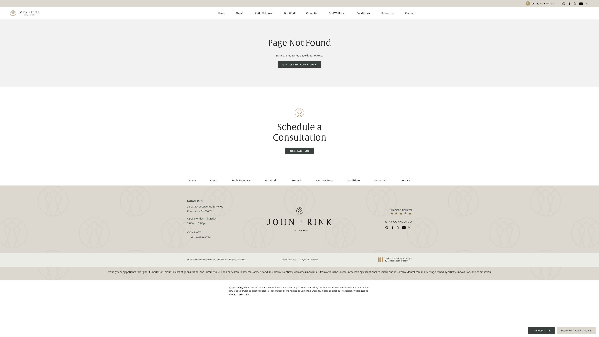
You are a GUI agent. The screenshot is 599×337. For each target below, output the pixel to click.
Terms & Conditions (288, 260)
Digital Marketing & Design (398, 259)
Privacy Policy (304, 260)
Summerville (212, 272)
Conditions (363, 13)
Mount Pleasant (174, 272)
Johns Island (191, 272)
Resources (387, 13)
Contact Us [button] (541, 330)
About (239, 13)
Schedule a (299, 132)
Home (221, 13)
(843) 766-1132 (239, 294)
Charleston (157, 272)
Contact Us (299, 151)
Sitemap (314, 260)
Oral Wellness (337, 13)
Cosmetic (311, 13)
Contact (410, 13)
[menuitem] (564, 4)
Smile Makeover (264, 13)
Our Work (290, 13)
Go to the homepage (299, 64)
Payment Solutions (576, 330)
